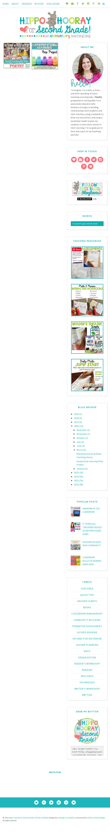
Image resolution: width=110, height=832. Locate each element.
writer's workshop (87, 688)
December (82, 430)
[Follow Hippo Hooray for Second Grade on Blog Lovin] (87, 195)
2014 (76, 476)
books (87, 607)
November (82, 434)
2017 (76, 422)
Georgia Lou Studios (67, 818)
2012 (76, 484)
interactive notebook (87, 638)
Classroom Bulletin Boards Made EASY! (91, 560)
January (81, 468)
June (79, 446)
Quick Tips (87, 595)
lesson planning (87, 644)
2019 (76, 414)
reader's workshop (87, 663)
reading (87, 669)
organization (87, 657)
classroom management (87, 613)
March (80, 450)
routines (87, 676)
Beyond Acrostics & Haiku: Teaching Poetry (17, 48)
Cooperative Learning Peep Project (45, 46)
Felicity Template (42, 818)
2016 (76, 426)
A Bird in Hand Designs (96, 818)
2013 (76, 480)
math (87, 651)
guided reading (87, 632)
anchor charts (87, 601)
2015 (76, 472)
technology (87, 682)
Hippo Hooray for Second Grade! (21, 818)
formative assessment (87, 626)
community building (87, 619)
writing (87, 694)
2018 (76, 418)
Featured (87, 588)
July (79, 442)
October (81, 438)
